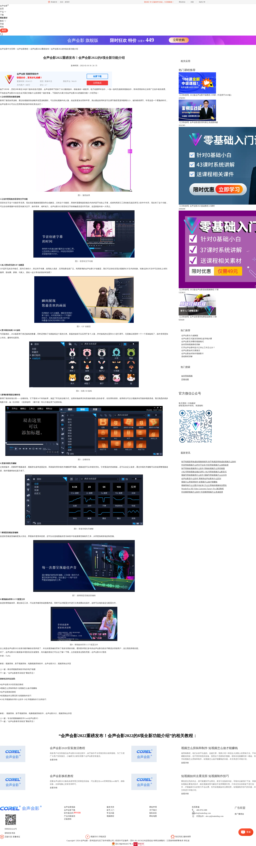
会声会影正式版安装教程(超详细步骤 (196, 339)
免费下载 (97, 76)
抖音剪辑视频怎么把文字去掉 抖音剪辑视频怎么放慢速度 (205, 465)
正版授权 (67, 819)
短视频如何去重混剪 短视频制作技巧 (15, 696)
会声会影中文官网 (7, 49)
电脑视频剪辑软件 (35, 664)
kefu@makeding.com (203, 813)
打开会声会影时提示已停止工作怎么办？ (198, 348)
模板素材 (3, 18)
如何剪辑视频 (187, 376)
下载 (2, 15)
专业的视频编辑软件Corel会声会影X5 (22, 718)
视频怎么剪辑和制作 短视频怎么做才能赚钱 (18, 688)
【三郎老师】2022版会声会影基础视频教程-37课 (199, 290)
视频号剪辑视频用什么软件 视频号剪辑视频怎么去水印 (204, 475)
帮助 (2, 27)
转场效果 (45, 398)
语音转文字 (4, 203)
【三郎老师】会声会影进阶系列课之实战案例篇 (198, 122)
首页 (2, 9)
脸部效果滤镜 (11, 100)
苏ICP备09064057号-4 (124, 844)
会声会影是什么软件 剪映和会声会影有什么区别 (201, 479)
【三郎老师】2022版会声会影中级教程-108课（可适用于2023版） (206, 95)
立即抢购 (179, 40)
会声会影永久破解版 (189, 336)
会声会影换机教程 (8, 692)
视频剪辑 (9, 664)
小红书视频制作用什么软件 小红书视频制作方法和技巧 (23, 699)
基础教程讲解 (187, 356)
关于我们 (153, 810)
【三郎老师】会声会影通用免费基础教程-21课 (198, 317)
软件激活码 (68, 813)
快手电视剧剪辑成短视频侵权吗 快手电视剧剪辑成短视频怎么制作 (208, 462)
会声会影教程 (22, 49)
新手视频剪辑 (20, 664)
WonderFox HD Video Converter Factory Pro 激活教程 (202, 489)
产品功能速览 (69, 816)
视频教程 (110, 816)
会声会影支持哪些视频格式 (192, 342)
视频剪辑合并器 (64, 664)
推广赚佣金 (239, 814)
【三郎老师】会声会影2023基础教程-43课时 (197, 206)
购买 (4, 30)
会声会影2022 (50, 664)
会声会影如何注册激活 (190, 350)
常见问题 (110, 813)
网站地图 (153, 816)
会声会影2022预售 (98, 652)
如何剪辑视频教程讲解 (190, 344)
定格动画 (185, 379)
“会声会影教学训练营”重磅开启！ (21, 673)
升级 (2, 24)
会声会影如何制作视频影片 (192, 354)
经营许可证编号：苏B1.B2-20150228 (130, 841)
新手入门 (110, 810)
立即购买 (97, 83)
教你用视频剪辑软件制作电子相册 (21, 669)
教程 (2, 21)
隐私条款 (153, 813)
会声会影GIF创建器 (93, 269)
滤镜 (43, 100)
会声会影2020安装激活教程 (11, 685)
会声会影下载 (69, 810)
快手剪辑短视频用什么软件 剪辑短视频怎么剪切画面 (203, 468)
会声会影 (4, 6)
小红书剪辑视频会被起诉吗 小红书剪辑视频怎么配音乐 (204, 472)
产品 (2, 12)
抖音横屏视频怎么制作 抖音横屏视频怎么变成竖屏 (202, 492)
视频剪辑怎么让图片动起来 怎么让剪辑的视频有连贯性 (204, 485)
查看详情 (53, 760)
